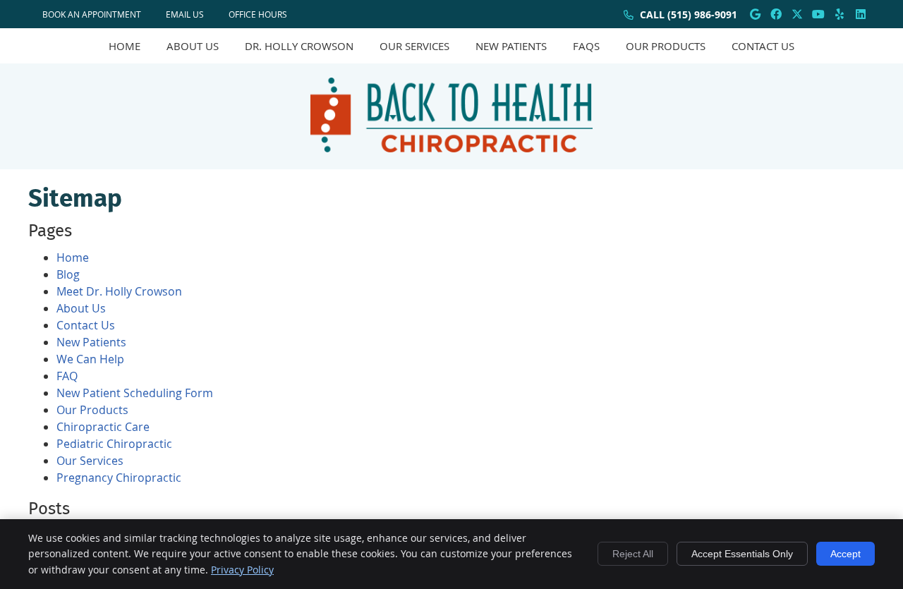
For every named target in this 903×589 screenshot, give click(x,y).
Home (124, 46)
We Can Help (90, 359)
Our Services (414, 46)
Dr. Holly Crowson (299, 46)
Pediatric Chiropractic (114, 443)
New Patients (511, 46)
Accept (845, 553)
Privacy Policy (242, 569)
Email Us (185, 14)
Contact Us (763, 46)
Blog (68, 274)
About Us (192, 46)
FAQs (586, 46)
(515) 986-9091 (702, 14)
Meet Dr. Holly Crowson (119, 291)
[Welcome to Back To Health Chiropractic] (451, 148)
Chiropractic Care (103, 427)
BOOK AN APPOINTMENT (91, 14)
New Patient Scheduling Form (134, 393)
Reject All (632, 553)
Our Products (665, 46)
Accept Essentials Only (742, 553)
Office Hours (258, 14)
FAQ (67, 376)
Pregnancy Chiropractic (118, 477)
